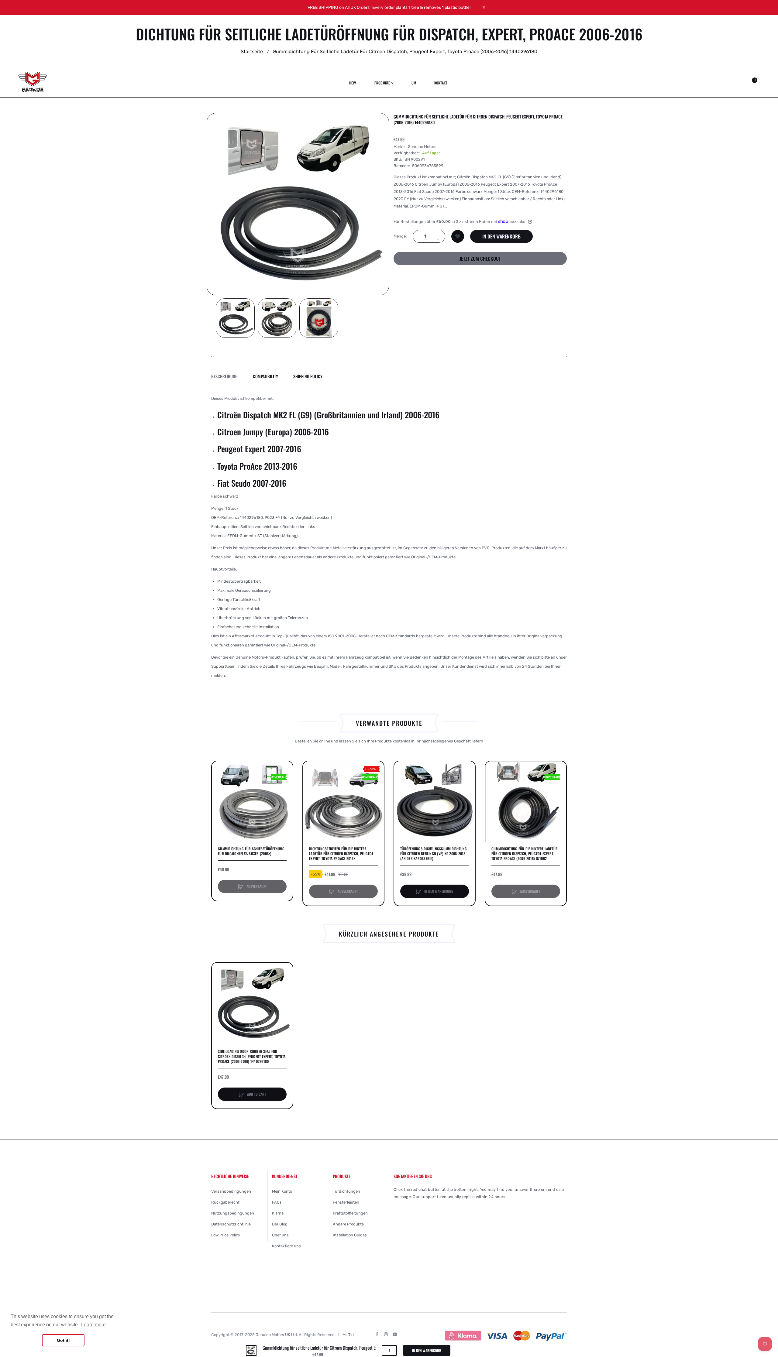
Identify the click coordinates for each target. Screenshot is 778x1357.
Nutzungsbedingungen (232, 1213)
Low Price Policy (225, 1235)
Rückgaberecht (225, 1202)
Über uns (280, 1235)
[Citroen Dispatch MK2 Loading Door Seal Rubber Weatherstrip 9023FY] (235, 318)
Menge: (400, 236)
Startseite (252, 51)
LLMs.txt (346, 1334)
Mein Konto (282, 1191)
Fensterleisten (346, 1202)
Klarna (278, 1213)
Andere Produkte (348, 1224)
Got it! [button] (63, 1340)
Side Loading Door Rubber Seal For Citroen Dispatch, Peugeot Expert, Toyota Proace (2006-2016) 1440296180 (251, 1056)
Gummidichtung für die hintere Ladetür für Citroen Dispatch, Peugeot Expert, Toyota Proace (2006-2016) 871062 (524, 853)
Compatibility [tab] (265, 376)
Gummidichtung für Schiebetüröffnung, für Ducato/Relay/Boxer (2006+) (251, 851)
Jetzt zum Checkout (480, 258)
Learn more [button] (93, 1324)
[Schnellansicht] (219, 792)
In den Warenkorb (501, 236)
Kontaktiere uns (286, 1246)
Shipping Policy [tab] (307, 376)
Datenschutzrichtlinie (231, 1224)
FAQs (277, 1202)
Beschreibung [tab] (224, 376)
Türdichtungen (346, 1191)
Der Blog (279, 1224)
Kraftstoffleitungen (350, 1213)
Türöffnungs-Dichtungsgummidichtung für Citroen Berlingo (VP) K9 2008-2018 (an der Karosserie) (433, 853)
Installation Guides (350, 1235)
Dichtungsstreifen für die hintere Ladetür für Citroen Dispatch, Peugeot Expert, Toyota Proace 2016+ (341, 853)
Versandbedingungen (231, 1191)
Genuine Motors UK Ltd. (277, 1334)
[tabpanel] (389, 537)
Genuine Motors (422, 146)
